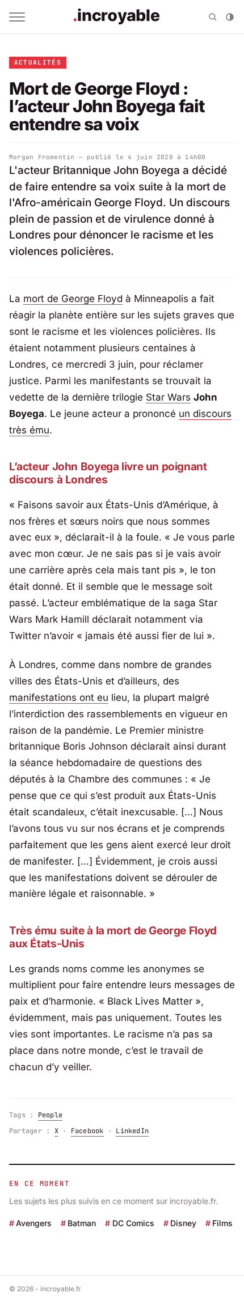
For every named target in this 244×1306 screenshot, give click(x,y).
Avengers (34, 1223)
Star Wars (168, 397)
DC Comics (133, 1223)
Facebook (87, 1130)
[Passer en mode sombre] (230, 17)
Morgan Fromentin (42, 157)
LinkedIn (132, 1130)
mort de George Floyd (73, 298)
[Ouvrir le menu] (17, 17)
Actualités (37, 62)
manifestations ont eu (58, 697)
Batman (82, 1223)
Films (222, 1223)
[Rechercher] (213, 17)
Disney (183, 1223)
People (50, 1115)
